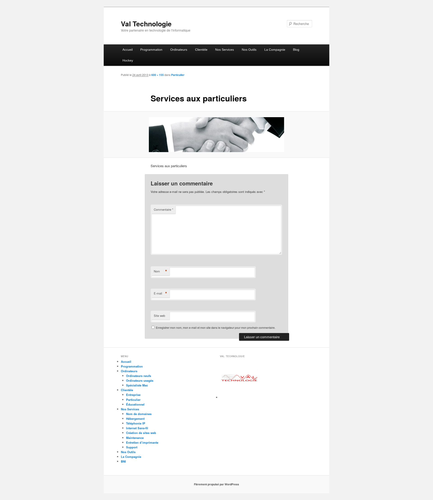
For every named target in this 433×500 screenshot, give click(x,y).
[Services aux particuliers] (216, 134)
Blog (296, 49)
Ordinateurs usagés (139, 380)
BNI (123, 461)
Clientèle (201, 49)
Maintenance (135, 438)
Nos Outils (249, 49)
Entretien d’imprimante (142, 442)
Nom (160, 271)
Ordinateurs (178, 49)
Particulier (177, 75)
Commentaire (163, 209)
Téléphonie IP (135, 423)
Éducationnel (135, 404)
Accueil (127, 49)
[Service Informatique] (239, 397)
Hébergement (135, 418)
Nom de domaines (139, 414)
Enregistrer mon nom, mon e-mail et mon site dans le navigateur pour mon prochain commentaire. (215, 327)
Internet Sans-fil (137, 428)
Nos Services (224, 49)
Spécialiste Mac (137, 385)
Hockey (127, 60)
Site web (159, 315)
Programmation (151, 49)
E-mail (160, 293)
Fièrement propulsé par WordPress (216, 484)
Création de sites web (141, 433)
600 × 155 (157, 75)
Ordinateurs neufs (138, 376)
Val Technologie (146, 23)
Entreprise (133, 395)
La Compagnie (274, 49)
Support (131, 447)
